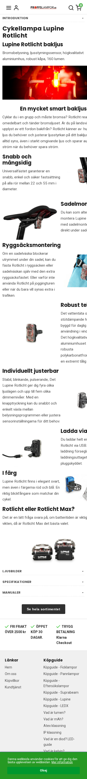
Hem (8, 667)
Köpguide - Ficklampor (60, 667)
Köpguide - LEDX (56, 706)
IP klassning (52, 732)
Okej (43, 770)
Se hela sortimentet (43, 609)
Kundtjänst (13, 687)
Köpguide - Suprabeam (61, 692)
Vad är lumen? (54, 713)
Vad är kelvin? (54, 751)
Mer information (62, 762)
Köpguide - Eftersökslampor (56, 683)
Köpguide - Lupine (57, 699)
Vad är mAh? (53, 719)
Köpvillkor (12, 681)
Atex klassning (55, 726)
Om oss (10, 674)
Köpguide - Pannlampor (61, 674)
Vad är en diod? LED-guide (59, 741)
